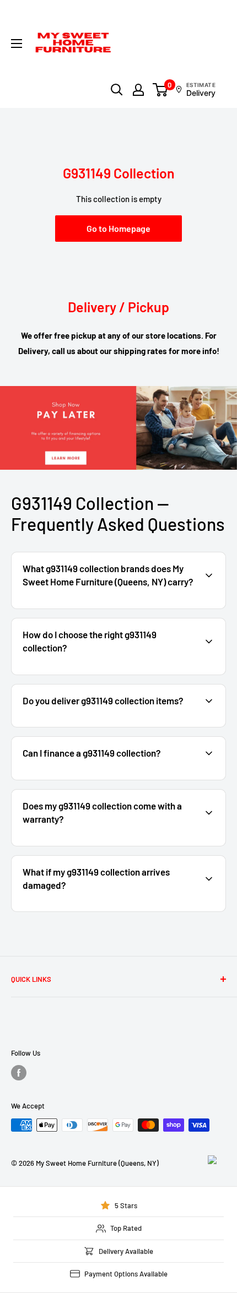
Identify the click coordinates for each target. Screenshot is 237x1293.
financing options (103, 779)
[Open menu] (16, 43)
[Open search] (117, 90)
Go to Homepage (118, 228)
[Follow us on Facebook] (18, 1072)
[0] (161, 89)
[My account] (138, 90)
